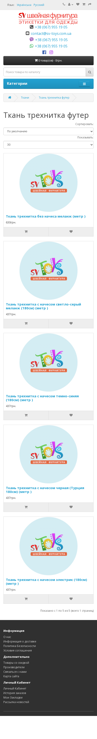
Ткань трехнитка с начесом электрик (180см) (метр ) (46, 581)
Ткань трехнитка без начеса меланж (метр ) (45, 216)
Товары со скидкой (16, 663)
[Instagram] (52, 52)
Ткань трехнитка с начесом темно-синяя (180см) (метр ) (42, 398)
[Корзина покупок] (83, 4)
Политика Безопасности (19, 646)
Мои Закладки (13, 697)
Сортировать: (84, 124)
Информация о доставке (19, 641)
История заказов (14, 693)
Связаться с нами (15, 672)
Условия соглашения (17, 650)
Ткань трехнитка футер (54, 97)
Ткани (25, 97)
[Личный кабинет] (70, 4)
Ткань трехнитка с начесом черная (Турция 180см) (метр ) (45, 490)
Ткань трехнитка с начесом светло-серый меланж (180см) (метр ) (43, 306)
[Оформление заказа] (89, 4)
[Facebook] (45, 52)
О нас (7, 637)
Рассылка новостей (16, 702)
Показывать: (85, 137)
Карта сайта (11, 676)
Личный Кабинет (14, 688)
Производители (14, 667)
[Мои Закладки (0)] (77, 4)
